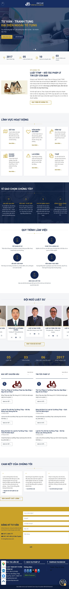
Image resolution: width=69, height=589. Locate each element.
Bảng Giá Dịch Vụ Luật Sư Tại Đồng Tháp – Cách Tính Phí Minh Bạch (17, 432)
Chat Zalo (3, 572)
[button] (2, 4)
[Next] (65, 29)
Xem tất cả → (30, 373)
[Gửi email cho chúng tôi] (33, 571)
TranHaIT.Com (31, 586)
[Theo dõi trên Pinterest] (36, 571)
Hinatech (50, 586)
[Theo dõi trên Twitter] (30, 571)
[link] (3, 565)
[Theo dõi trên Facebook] (25, 571)
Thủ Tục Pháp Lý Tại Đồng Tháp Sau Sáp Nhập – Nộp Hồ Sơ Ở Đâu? (17, 391)
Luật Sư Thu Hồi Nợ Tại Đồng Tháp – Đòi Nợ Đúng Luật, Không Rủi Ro (15, 410)
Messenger (3, 578)
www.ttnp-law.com (13, 580)
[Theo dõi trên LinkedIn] (38, 571)
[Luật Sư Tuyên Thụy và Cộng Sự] (34, 3)
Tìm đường (3, 567)
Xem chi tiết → (7, 401)
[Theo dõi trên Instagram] (28, 571)
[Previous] (3, 29)
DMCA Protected (30, 575)
